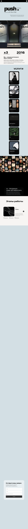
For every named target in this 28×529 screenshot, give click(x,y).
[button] (1, 156)
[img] (23, 211)
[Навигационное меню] (26, 1)
